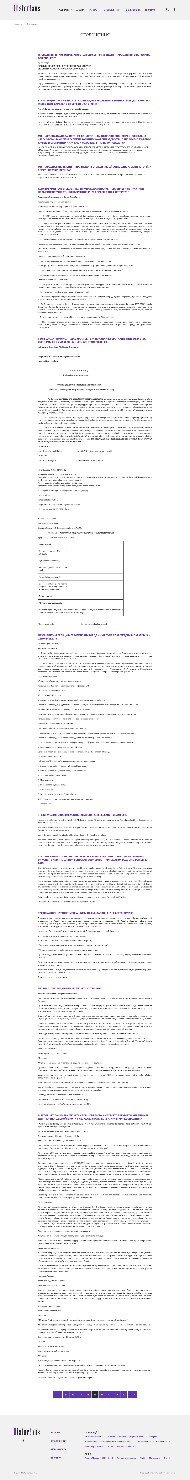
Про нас (150, 10)
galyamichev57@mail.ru (48, 761)
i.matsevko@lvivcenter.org (50, 1070)
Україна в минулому (126, 1458)
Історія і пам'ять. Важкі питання (116, 1441)
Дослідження (90, 1441)
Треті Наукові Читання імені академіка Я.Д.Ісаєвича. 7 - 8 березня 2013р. (86, 913)
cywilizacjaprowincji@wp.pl (77, 490)
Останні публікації (125, 1446)
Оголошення (111, 10)
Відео (110, 1446)
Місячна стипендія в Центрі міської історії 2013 (69, 988)
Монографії (154, 1458)
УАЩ (142, 1458)
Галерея (93, 10)
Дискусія (153, 1436)
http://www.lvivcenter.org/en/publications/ (61, 1044)
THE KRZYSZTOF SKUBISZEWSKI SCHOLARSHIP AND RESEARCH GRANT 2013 (82, 814)
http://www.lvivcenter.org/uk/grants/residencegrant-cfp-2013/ (65, 1104)
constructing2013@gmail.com (100, 317)
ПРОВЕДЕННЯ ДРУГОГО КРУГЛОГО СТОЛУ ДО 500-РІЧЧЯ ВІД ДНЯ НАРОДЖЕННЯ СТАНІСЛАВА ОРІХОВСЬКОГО (94, 56)
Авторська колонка (93, 1436)
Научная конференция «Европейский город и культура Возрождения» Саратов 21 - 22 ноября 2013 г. (94, 637)
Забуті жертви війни (93, 1446)
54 (88, 1395)
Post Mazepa (161, 1441)
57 (109, 1395)
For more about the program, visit (52, 897)
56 (102, 1395)
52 (73, 1395)
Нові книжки (132, 10)
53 (80, 1395)
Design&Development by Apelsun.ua (157, 1473)
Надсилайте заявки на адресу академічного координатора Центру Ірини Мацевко (77, 1329)
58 (117, 1395)
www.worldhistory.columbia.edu (81, 897)
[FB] (174, 9)
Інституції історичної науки (131, 1436)
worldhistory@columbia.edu (83, 902)
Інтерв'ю (111, 1436)
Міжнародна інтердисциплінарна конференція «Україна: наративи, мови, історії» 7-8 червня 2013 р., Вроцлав (95, 168)
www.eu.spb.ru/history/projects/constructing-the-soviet (62, 299)
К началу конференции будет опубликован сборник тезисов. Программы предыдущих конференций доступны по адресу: (95, 297)
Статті (167, 1458)
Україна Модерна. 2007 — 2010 (98, 1458)
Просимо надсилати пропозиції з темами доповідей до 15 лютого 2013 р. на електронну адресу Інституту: (90, 955)
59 (124, 1395)
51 (66, 1395)
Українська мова (143, 1441)
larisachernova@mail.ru (48, 766)
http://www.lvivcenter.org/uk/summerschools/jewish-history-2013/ (67, 1377)
